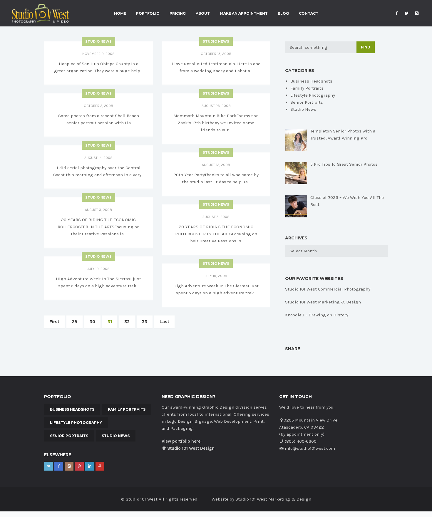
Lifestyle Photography (312, 95)
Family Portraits (307, 88)
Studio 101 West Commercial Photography (327, 289)
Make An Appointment (244, 13)
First (54, 321)
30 (92, 321)
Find (365, 47)
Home (120, 13)
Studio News (98, 41)
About (203, 13)
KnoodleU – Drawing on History (316, 315)
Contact (308, 13)
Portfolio (148, 13)
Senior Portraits (306, 102)
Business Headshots (311, 81)
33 (144, 321)
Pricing (178, 13)
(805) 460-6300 (301, 441)
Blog (283, 13)
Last (164, 321)
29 (74, 321)
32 (127, 321)
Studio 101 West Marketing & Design (323, 302)
